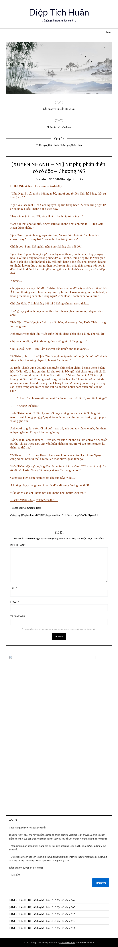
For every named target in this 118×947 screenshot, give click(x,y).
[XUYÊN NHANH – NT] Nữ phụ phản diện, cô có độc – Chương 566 (42, 907)
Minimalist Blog (68, 942)
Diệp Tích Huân (59, 12)
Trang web (17, 616)
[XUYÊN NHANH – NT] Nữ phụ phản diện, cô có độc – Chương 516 (42, 914)
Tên (13, 587)
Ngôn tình (93, 515)
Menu (109, 32)
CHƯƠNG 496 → (47, 500)
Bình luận (18, 545)
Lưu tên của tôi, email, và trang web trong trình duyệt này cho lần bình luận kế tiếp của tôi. (59, 629)
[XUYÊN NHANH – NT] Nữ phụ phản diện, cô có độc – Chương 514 (42, 928)
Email (14, 601)
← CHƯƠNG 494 (21, 500)
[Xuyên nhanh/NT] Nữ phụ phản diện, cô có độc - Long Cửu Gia (54, 515)
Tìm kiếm (14, 874)
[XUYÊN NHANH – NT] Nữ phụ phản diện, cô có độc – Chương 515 (42, 921)
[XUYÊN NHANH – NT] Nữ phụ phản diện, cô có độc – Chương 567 (42, 900)
